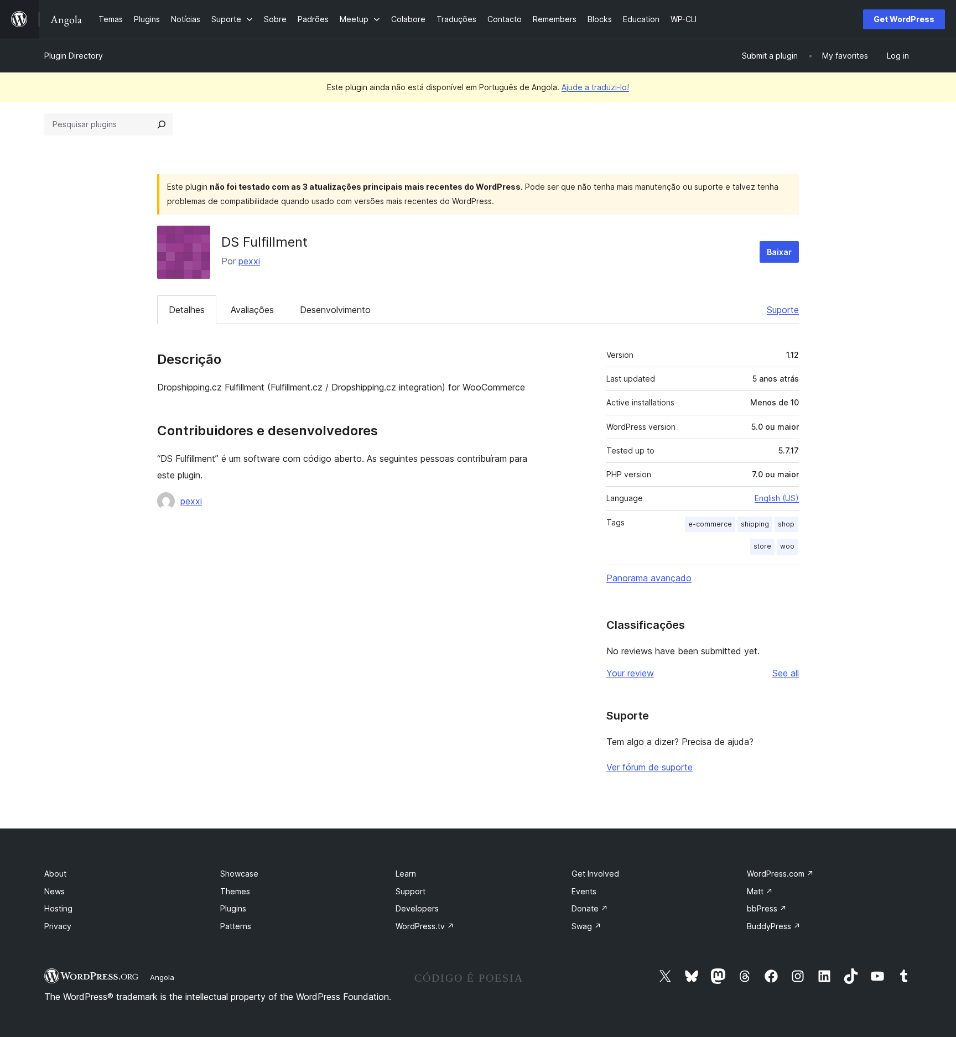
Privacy (57, 926)
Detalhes (187, 309)
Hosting (58, 908)
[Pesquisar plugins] (161, 124)
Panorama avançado (649, 577)
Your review (630, 673)
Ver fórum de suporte (649, 767)
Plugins (233, 908)
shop (786, 524)
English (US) (777, 498)
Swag (586, 926)
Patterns (235, 926)
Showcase (239, 873)
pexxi (249, 261)
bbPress (767, 908)
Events (583, 891)
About (55, 873)
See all (785, 673)
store (762, 546)
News (54, 891)
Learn (406, 873)
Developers (417, 908)
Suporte (783, 309)
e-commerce (710, 524)
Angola (162, 977)
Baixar (779, 252)
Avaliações (252, 309)
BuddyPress (774, 926)
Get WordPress (904, 19)
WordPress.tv (425, 926)
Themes (235, 891)
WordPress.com (780, 873)
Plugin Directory (73, 55)
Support (410, 891)
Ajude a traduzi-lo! (595, 87)
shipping (755, 524)
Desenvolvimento (335, 309)
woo (787, 546)
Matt (760, 891)
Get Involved (595, 873)
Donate (589, 908)
